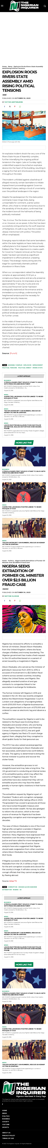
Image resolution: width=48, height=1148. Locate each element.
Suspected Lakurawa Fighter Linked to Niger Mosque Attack (23, 397)
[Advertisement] (24, 37)
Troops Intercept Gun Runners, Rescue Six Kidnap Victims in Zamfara (22, 411)
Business (7, 380)
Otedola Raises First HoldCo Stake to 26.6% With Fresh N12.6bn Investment (23, 383)
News (10, 66)
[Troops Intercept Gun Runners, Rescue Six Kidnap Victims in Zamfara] (24, 528)
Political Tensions (9, 368)
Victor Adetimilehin (14, 102)
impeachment (37, 365)
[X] (9, 106)
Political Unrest (24, 368)
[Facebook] (4, 106)
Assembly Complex (15, 365)
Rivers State (38, 368)
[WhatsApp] (20, 106)
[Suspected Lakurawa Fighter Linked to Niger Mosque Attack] (24, 492)
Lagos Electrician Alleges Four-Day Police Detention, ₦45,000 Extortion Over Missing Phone (22, 426)
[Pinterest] (15, 106)
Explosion (27, 365)
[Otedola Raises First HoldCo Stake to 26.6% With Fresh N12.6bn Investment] (24, 457)
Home (4, 66)
